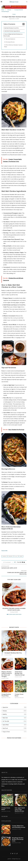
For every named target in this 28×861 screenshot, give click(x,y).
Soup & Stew (14, 731)
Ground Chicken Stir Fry (13, 653)
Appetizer (14, 707)
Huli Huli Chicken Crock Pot (11, 28)
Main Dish (14, 718)
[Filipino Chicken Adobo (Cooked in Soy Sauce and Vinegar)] (14, 594)
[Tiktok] (17, 853)
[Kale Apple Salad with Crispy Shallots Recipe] (21, 800)
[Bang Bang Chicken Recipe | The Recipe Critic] (5, 841)
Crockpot (10, 556)
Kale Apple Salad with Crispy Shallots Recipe (20, 809)
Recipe (21, 556)
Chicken (9, 9)
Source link (4, 550)
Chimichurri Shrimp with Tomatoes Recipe (20, 673)
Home (2, 9)
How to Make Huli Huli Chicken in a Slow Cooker (12, 35)
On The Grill (14, 721)
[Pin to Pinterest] (20, 562)
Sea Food (14, 728)
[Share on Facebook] (17, 562)
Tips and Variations (10, 39)
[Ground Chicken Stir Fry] (14, 643)
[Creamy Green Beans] (21, 686)
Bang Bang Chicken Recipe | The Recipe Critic (17, 839)
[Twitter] (12, 853)
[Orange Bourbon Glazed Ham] (7, 686)
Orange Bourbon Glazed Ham (6, 695)
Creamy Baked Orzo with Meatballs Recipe (18, 826)
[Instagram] (14, 853)
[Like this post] (15, 562)
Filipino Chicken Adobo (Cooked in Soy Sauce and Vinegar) (6, 674)
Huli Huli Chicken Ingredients (12, 31)
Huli (16, 556)
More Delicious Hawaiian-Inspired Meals (13, 45)
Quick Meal (14, 724)
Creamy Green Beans (19, 695)
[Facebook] (10, 853)
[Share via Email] (24, 562)
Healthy (14, 714)
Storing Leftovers (10, 42)
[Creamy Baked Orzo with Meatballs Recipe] (5, 829)
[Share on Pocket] (22, 562)
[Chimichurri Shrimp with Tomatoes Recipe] (21, 664)
